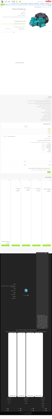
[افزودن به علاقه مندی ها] (43, 184)
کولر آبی (43, 407)
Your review (49, 151)
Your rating (49, 144)
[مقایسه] (43, 181)
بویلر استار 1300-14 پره (27, 187)
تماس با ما (9, 401)
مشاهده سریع (43, 183)
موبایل (14, 296)
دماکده (24, 412)
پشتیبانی (49, 150)
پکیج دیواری (43, 399)
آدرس (14, 284)
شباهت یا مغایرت (48, 147)
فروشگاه (26, 403)
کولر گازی (43, 405)
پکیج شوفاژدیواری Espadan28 (6, 241)
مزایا (50, 161)
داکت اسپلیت (43, 403)
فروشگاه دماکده (34, 329)
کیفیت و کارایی (48, 146)
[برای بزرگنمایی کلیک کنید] (50, 32)
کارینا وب (22, 413)
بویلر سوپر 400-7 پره (38, 188)
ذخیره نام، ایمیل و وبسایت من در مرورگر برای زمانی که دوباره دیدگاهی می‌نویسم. (39, 168)
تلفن (14, 289)
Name (50, 164)
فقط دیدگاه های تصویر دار (10, 136)
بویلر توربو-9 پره (18, 188)
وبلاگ (9, 403)
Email (25, 164)
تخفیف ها (26, 401)
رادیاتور (43, 401)
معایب (25, 161)
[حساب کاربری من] (6, 4)
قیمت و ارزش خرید (48, 145)
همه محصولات (9, 399)
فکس (14, 292)
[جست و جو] (20, 1)
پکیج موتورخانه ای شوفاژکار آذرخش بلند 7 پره (47, 189)
